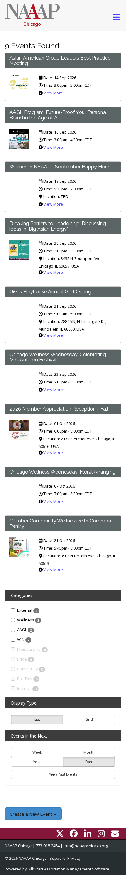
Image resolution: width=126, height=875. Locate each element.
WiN (23, 639)
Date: (48, 77)
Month (88, 752)
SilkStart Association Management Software (68, 869)
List (37, 719)
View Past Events (63, 774)
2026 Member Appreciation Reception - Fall (58, 409)
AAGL (24, 629)
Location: (51, 196)
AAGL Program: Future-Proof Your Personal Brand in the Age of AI (58, 115)
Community (30, 669)
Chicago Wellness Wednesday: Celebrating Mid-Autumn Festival (57, 357)
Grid (89, 719)
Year (37, 761)
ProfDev (27, 678)
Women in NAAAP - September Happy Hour (59, 167)
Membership (31, 649)
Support (57, 858)
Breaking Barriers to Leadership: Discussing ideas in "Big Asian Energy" (57, 226)
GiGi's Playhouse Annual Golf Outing (50, 292)
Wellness (28, 620)
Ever (89, 761)
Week (37, 752)
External (27, 610)
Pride (24, 659)
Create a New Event (32, 814)
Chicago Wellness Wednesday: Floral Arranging (62, 472)
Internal (26, 688)
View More (53, 93)
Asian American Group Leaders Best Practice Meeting (59, 60)
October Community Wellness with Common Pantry (60, 523)
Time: (48, 85)
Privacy (74, 858)
